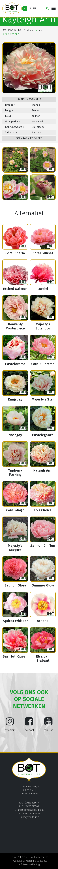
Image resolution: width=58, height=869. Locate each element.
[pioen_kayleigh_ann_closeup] (43, 159)
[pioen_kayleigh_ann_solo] (15, 187)
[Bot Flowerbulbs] (12, 8)
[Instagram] (10, 724)
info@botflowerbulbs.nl (30, 809)
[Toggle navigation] (53, 8)
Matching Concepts (36, 860)
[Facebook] (29, 724)
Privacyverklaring (29, 817)
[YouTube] (48, 724)
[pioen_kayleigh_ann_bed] (15, 159)
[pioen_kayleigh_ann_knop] (43, 187)
